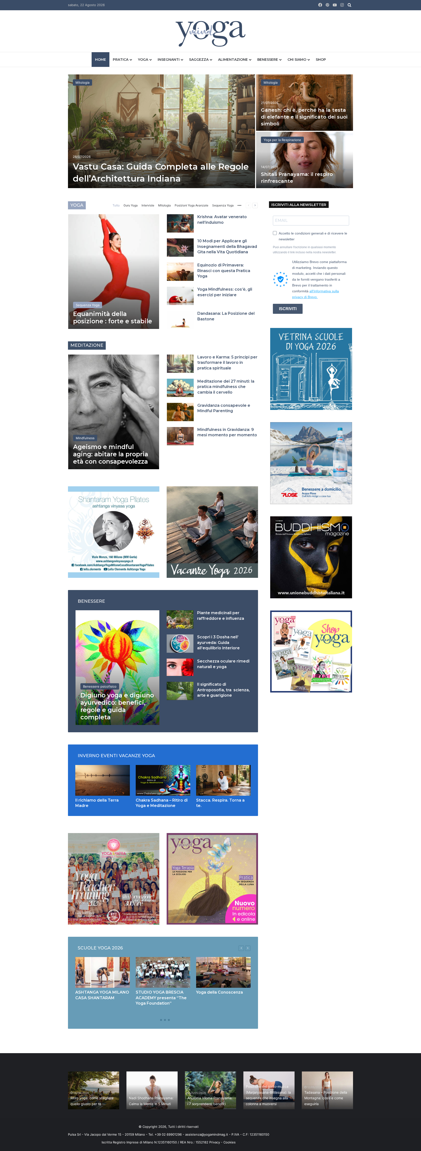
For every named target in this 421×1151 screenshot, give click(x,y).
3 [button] (165, 1020)
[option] (210, 131)
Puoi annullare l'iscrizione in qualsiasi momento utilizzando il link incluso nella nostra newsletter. (304, 249)
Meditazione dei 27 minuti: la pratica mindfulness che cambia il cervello (225, 387)
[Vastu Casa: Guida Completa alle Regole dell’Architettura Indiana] (161, 131)
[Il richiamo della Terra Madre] (102, 780)
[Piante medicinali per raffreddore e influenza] (180, 619)
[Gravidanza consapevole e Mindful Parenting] (180, 412)
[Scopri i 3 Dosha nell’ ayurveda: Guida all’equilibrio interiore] (180, 643)
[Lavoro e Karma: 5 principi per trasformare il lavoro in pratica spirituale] (180, 364)
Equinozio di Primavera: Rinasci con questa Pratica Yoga (223, 270)
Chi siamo (296, 59)
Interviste (148, 205)
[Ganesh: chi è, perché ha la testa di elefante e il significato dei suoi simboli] (304, 102)
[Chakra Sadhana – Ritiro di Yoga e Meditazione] (163, 780)
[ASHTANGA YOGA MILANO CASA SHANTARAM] (102, 972)
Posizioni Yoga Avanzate (191, 205)
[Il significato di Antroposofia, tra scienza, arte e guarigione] (180, 691)
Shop (321, 59)
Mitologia (82, 82)
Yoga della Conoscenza (219, 992)
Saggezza (199, 59)
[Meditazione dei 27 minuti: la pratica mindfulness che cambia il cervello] (180, 388)
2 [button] (161, 1020)
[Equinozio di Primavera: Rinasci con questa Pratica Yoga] (180, 272)
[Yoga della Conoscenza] (223, 972)
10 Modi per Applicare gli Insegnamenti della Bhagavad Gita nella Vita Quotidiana (227, 246)
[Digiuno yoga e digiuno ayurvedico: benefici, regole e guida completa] (117, 667)
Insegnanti (169, 59)
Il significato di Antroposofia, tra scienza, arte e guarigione (223, 690)
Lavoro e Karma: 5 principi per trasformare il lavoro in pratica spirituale (227, 362)
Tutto (116, 205)
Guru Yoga (131, 205)
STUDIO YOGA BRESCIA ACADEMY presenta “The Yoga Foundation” (161, 998)
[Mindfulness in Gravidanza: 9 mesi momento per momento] (180, 436)
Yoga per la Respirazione (282, 140)
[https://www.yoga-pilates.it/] (113, 532)
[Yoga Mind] (211, 33)
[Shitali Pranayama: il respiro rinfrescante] (304, 160)
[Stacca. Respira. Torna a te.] (223, 780)
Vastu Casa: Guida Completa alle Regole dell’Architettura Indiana (185, 1098)
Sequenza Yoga (223, 205)
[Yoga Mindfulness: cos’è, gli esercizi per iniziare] (180, 296)
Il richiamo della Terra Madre (126, 1104)
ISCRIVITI (288, 309)
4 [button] (169, 1020)
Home (100, 59)
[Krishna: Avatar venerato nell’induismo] (180, 223)
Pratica (120, 59)
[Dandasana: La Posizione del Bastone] (180, 320)
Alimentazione (233, 59)
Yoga (143, 59)
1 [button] (157, 1020)
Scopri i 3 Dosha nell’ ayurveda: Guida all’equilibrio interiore (218, 642)
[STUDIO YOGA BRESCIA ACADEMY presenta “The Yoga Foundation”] (163, 972)
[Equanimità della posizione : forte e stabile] (113, 271)
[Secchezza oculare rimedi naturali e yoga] (180, 667)
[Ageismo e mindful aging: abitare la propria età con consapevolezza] (113, 412)
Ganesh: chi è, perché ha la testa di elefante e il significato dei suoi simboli (304, 117)
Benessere (267, 59)
